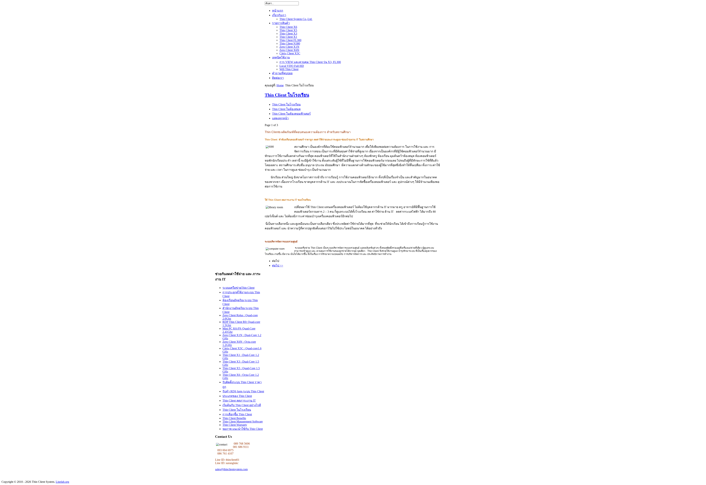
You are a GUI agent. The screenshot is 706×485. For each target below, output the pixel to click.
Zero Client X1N (289, 46)
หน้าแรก (277, 10)
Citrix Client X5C (289, 53)
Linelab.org (62, 481)
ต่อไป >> (277, 265)
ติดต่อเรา (278, 77)
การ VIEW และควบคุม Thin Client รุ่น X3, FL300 (310, 62)
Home (280, 85)
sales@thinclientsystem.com (231, 469)
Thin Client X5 (288, 30)
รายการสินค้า (281, 23)
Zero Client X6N (289, 50)
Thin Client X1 (288, 36)
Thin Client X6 (288, 26)
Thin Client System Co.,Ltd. (295, 19)
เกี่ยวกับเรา (279, 15)
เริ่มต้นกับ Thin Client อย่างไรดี (241, 405)
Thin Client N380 (289, 43)
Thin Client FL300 (290, 40)
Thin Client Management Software (242, 421)
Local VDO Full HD (291, 65)
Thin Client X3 (288, 33)
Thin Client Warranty (234, 424)
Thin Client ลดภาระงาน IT (239, 400)
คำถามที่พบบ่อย (282, 73)
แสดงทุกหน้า (280, 118)
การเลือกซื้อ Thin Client (237, 414)
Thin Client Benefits (234, 418)
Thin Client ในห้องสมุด (286, 109)
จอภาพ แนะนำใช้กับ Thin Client (242, 428)
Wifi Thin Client (288, 69)
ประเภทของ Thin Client (237, 396)
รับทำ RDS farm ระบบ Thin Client (243, 391)
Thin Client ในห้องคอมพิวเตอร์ (291, 113)
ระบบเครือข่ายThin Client (238, 287)
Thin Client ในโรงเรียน (287, 95)
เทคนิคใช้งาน (281, 57)
